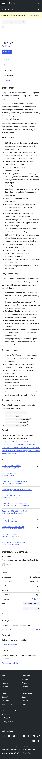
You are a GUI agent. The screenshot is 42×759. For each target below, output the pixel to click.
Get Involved (27, 693)
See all (37, 629)
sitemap (36, 608)
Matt (5, 715)
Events (24, 697)
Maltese (10, 731)
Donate (26, 700)
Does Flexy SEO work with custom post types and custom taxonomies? (16, 504)
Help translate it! (35, 15)
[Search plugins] (24, 22)
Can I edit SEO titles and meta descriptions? (11, 474)
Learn (4, 693)
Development (9, 75)
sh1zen (7, 46)
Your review (6, 629)
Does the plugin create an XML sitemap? (17, 490)
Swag (25, 704)
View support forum (9, 645)
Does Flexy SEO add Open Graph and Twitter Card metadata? (14, 512)
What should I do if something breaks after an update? (13, 543)
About (4, 676)
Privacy (5, 687)
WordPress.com (9, 711)
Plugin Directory (7, 9)
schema (26, 608)
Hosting (5, 683)
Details (6, 59)
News (4, 679)
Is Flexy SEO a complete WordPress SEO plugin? (11, 467)
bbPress (6, 718)
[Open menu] (38, 3)
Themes (25, 679)
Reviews (7, 65)
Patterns (25, 687)
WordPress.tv (8, 704)
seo (31, 608)
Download (7, 52)
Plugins (24, 683)
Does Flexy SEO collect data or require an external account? (13, 528)
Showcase (26, 676)
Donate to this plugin (10, 663)
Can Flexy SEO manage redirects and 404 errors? (11, 497)
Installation (8, 70)
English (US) (36, 599)
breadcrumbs (28, 604)
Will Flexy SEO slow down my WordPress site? (12, 520)
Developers (6, 700)
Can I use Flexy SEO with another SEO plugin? (11, 535)
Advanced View (8, 614)
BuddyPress (7, 722)
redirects (36, 604)
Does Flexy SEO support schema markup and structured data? (14, 482)
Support (7, 81)
